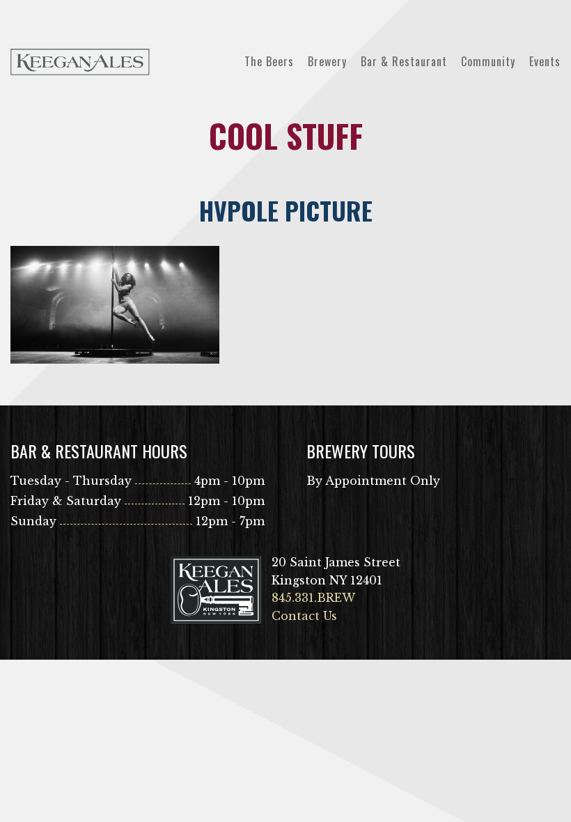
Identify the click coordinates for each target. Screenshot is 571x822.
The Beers (269, 61)
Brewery (327, 61)
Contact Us (304, 616)
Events (545, 61)
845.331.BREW (313, 598)
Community (488, 61)
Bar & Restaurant (404, 61)
